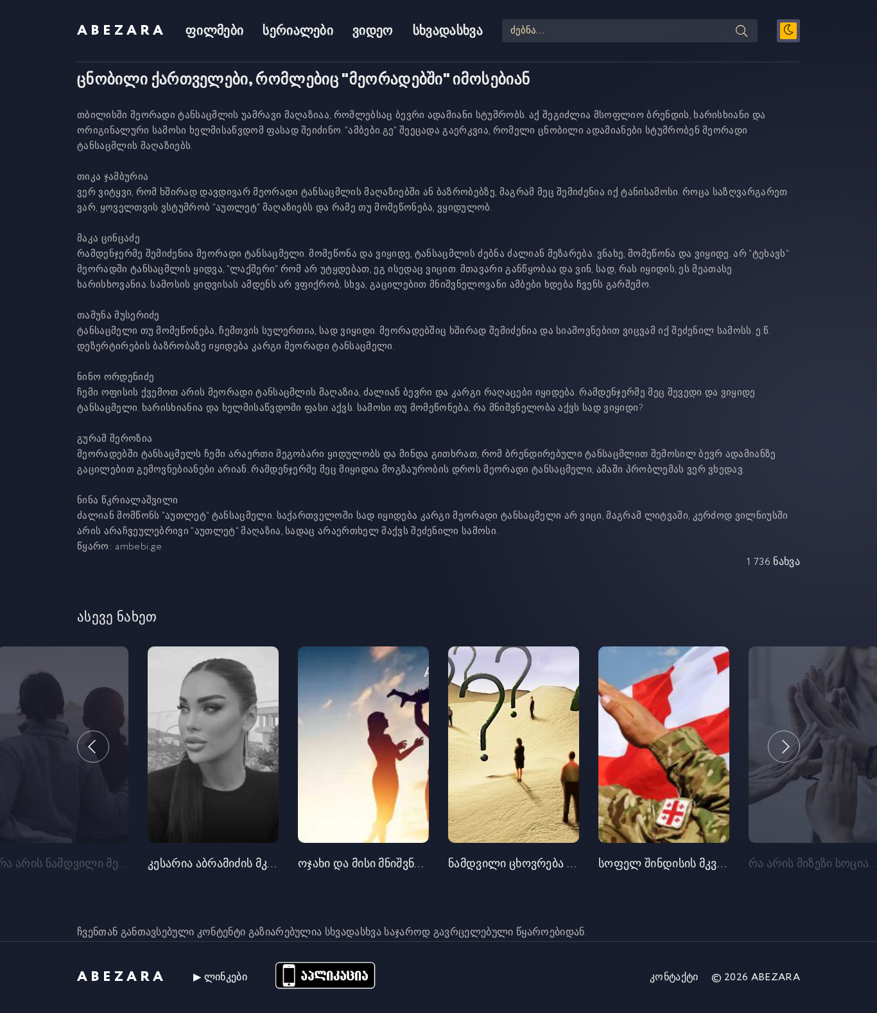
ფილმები (214, 31)
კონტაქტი (674, 977)
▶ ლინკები (220, 977)
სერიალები (298, 31)
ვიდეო (373, 31)
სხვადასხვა (448, 31)
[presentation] (93, 747)
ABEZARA (121, 31)
